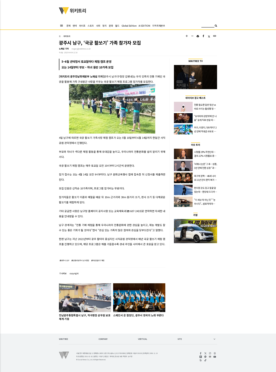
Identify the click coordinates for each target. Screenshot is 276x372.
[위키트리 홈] (64, 13)
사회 (98, 25)
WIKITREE (63, 339)
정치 (104, 25)
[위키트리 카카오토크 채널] (205, 356)
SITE (180, 339)
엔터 (75, 25)
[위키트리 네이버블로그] (210, 356)
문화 (111, 25)
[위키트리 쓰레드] (214, 353)
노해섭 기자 (64, 48)
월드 (117, 25)
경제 (68, 25)
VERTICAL (142, 339)
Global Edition (129, 25)
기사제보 (63, 273)
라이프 (82, 25)
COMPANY (103, 339)
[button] (186, 36)
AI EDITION (144, 25)
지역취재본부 (158, 25)
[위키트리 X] (205, 353)
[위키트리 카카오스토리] (200, 356)
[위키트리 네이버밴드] (200, 360)
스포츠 (91, 25)
